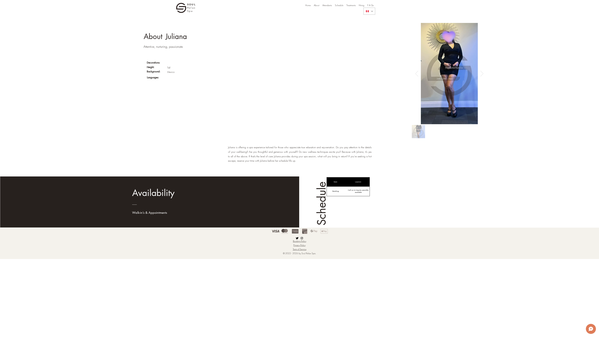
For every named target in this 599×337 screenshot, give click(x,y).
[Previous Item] (417, 74)
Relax (191, 7)
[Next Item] (482, 74)
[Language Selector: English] (369, 11)
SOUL (191, 4)
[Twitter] (297, 238)
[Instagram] (301, 238)
